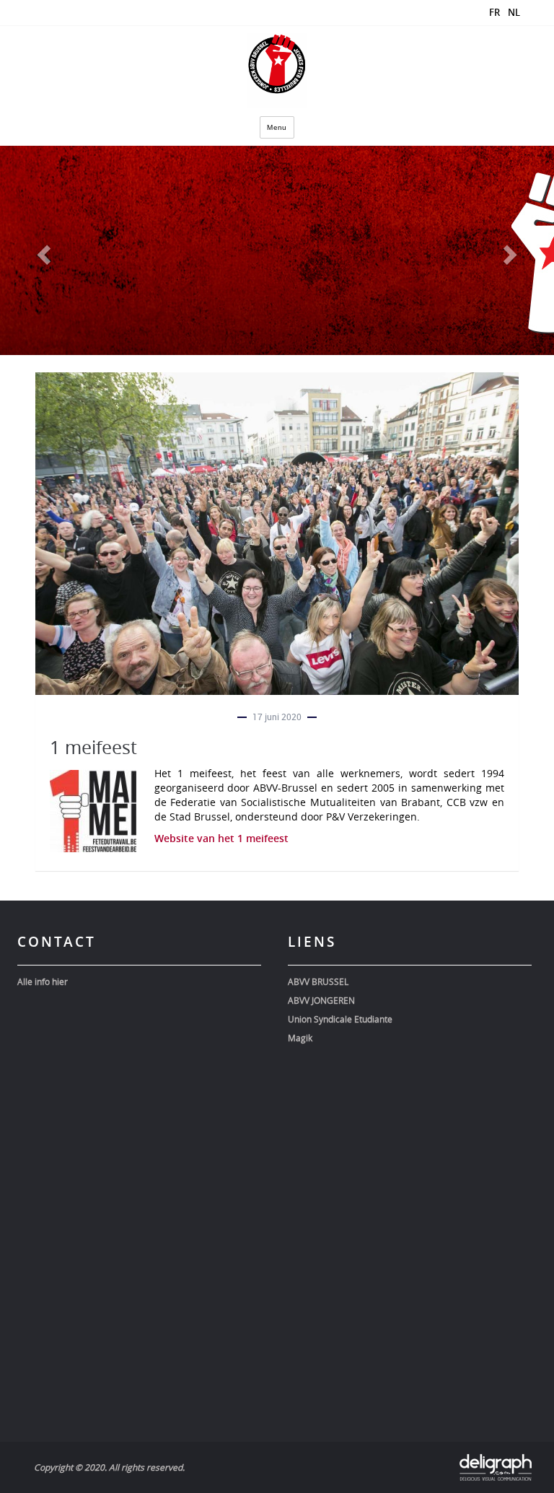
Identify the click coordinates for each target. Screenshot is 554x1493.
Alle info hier (42, 981)
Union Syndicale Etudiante (340, 1019)
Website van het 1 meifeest (221, 838)
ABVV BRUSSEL (318, 981)
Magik (300, 1037)
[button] (41, 250)
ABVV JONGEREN (321, 1000)
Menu (277, 127)
